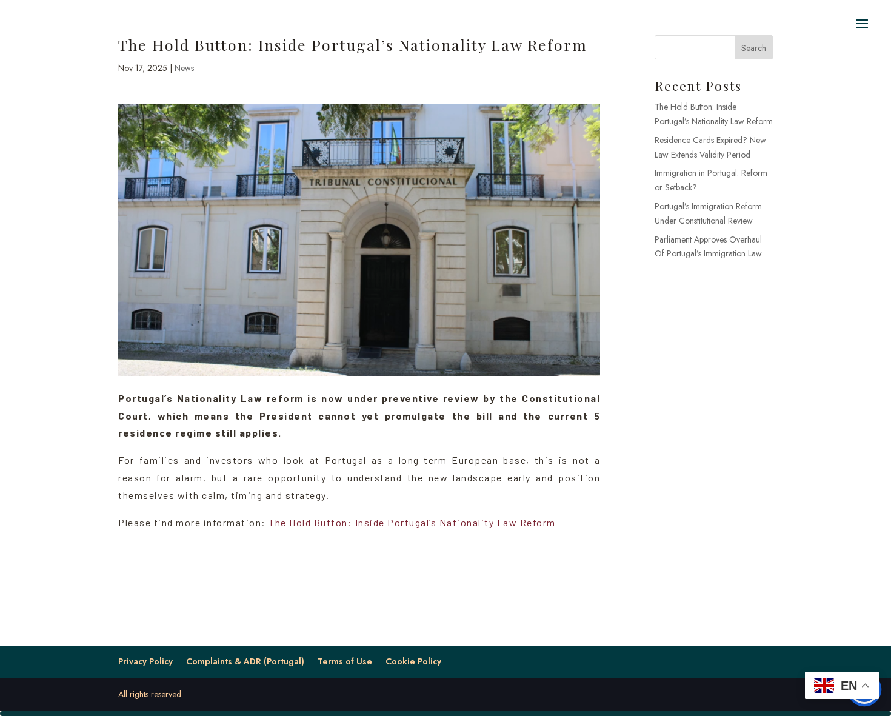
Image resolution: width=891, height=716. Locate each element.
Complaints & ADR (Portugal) (245, 661)
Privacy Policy (145, 661)
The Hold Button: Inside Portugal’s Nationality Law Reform (412, 522)
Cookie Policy (413, 661)
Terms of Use (345, 661)
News (184, 68)
